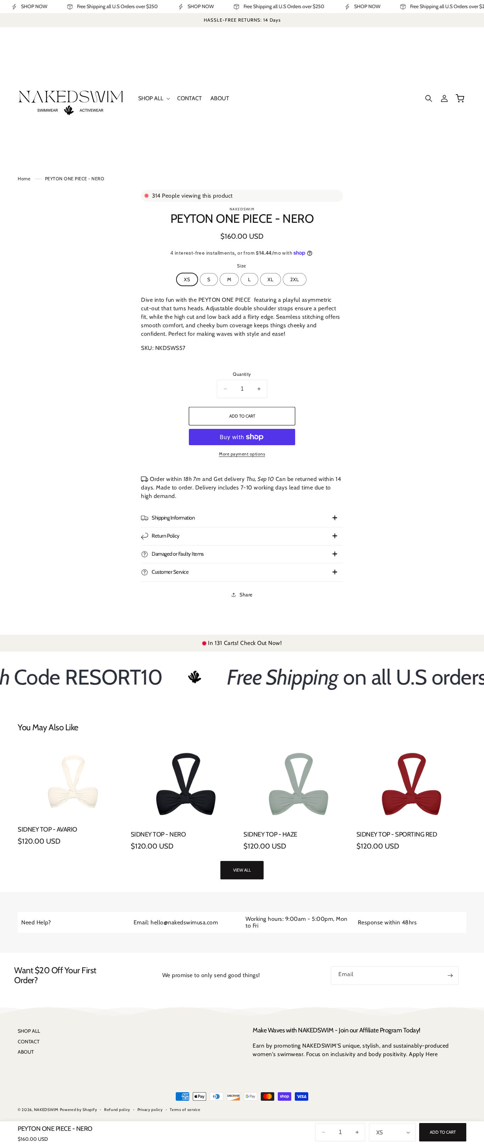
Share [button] (246, 594)
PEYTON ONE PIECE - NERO (75, 178)
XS (187, 279)
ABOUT (26, 1052)
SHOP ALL (29, 1031)
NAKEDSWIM (46, 1109)
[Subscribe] (450, 975)
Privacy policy (150, 1109)
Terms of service (185, 1109)
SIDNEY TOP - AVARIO (47, 829)
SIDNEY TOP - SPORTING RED (396, 834)
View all (242, 870)
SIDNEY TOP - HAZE (270, 834)
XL (271, 279)
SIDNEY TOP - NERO (158, 834)
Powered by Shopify (78, 1109)
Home (24, 178)
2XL (294, 279)
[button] (153, 99)
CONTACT (28, 1041)
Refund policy (117, 1109)
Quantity (242, 374)
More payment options (242, 454)
